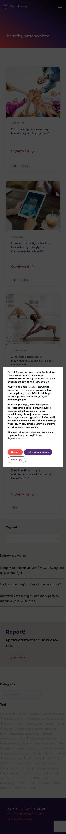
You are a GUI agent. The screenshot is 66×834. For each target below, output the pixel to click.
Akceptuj (15, 452)
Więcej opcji (17, 460)
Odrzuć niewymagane (38, 452)
